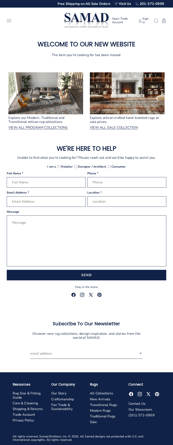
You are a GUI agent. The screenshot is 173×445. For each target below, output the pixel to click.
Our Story (58, 393)
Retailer (67, 167)
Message (13, 212)
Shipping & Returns (28, 409)
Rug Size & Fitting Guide (27, 395)
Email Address (18, 193)
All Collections (101, 393)
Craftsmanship (62, 399)
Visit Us (125, 3)
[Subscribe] (141, 353)
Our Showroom (140, 409)
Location (94, 193)
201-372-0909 (152, 3)
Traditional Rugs (102, 416)
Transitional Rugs (103, 405)
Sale (93, 422)
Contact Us (137, 403)
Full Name (15, 173)
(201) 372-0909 (141, 415)
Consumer (118, 167)
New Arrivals (100, 399)
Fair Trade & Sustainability (62, 407)
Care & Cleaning (25, 403)
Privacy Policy (23, 420)
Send (86, 275)
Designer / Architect (92, 167)
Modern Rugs (100, 410)
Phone (92, 173)
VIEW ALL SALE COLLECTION (114, 128)
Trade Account (24, 414)
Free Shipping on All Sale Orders (84, 3)
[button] (34, 20)
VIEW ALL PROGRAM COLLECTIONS (38, 128)
